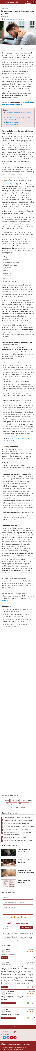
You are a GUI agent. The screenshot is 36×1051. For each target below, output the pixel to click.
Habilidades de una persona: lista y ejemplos (16, 823)
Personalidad (15, 800)
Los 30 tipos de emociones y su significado (16, 829)
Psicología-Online (5, 6)
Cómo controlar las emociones (24, 882)
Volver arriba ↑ (18, 1027)
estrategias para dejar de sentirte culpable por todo (17, 439)
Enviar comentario (26, 928)
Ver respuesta (5, 1003)
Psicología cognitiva (26, 800)
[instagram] (7, 1037)
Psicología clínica (12, 804)
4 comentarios (4, 16)
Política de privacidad (7, 1049)
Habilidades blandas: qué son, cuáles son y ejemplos (19, 826)
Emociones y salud (12, 124)
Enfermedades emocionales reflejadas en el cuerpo (18, 114)
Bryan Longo (8, 19)
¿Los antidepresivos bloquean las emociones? (26, 871)
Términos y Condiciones (20, 1047)
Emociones (18, 6)
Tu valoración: (17, 920)
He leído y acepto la (11, 927)
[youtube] (11, 1037)
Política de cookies (18, 1049)
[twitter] (4, 1037)
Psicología (12, 6)
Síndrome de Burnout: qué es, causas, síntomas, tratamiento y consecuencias (17, 833)
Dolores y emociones (12, 122)
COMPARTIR (28, 3)
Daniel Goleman (11, 184)
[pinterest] (15, 1037)
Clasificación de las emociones (24, 861)
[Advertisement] (18, 711)
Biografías (6, 800)
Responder (4, 958)
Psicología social (23, 804)
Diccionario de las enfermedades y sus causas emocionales (17, 118)
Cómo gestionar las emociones (24, 851)
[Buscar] (33, 2)
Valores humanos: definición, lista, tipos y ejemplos (18, 840)
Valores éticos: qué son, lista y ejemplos (15, 837)
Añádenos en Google (28, 48)
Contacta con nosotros (8, 1047)
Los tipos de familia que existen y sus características (19, 820)
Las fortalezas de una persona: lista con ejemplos (18, 818)
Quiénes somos (26, 1044)
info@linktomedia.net (20, 940)
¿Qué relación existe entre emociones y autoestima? (18, 103)
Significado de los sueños (17, 807)
